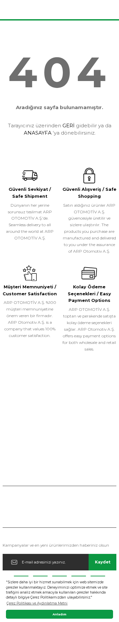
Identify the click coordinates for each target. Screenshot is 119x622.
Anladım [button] (59, 614)
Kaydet (102, 562)
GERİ (68, 125)
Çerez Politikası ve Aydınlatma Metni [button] (37, 603)
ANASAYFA (38, 133)
